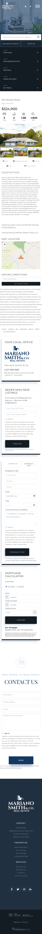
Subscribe (17, 444)
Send (21, 760)
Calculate (21, 620)
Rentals (7, 70)
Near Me (31, 44)
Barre (31, 329)
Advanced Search (10, 44)
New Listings (21, 853)
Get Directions (21, 284)
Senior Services (21, 876)
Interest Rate (10, 608)
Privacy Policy (22, 436)
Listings (11, 329)
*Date (7, 492)
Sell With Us (21, 870)
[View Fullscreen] (4, 252)
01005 (37, 329)
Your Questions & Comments (16, 510)
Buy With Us (21, 867)
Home (4, 329)
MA (17, 329)
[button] (38, 37)
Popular (7, 53)
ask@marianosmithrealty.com (21, 831)
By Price (7, 88)
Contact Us (9, 375)
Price (7, 593)
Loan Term (9, 581)
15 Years (20, 587)
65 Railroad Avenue (21, 835)
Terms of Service (27, 560)
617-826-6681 (12, 370)
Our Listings (21, 850)
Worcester (23, 329)
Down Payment (11, 601)
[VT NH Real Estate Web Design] (21, 929)
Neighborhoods (11, 61)
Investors (21, 873)
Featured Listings (21, 856)
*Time (7, 501)
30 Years (11, 587)
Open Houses (9, 79)
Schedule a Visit (28, 464)
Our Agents (18, 375)
